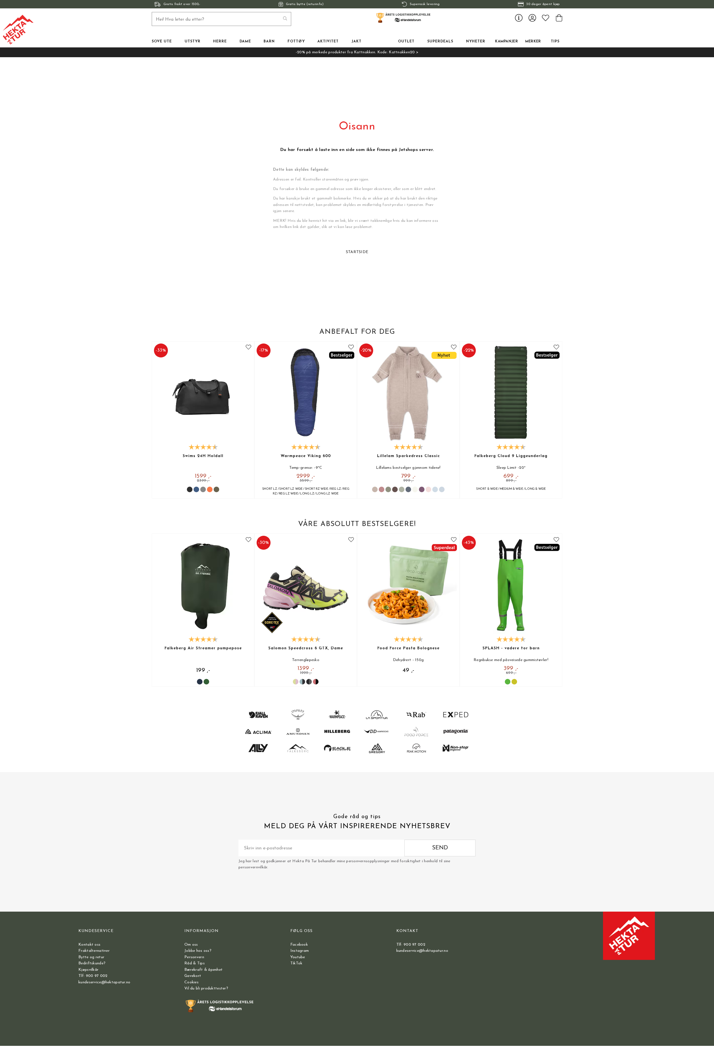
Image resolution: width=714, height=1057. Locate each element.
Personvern (194, 957)
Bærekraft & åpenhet (203, 970)
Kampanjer (506, 41)
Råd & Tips (194, 963)
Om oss (191, 945)
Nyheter (475, 41)
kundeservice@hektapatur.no (104, 982)
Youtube (297, 957)
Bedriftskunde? (91, 963)
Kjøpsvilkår (88, 970)
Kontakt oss (89, 945)
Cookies (191, 982)
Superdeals (440, 41)
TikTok (296, 963)
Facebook (299, 945)
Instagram (299, 951)
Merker (533, 41)
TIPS (555, 41)
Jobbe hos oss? (197, 951)
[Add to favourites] (248, 347)
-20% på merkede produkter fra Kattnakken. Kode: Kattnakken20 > (357, 52)
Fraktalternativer (94, 951)
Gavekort (192, 976)
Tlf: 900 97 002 (92, 976)
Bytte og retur (91, 957)
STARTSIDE (357, 252)
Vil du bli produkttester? (206, 988)
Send (440, 848)
